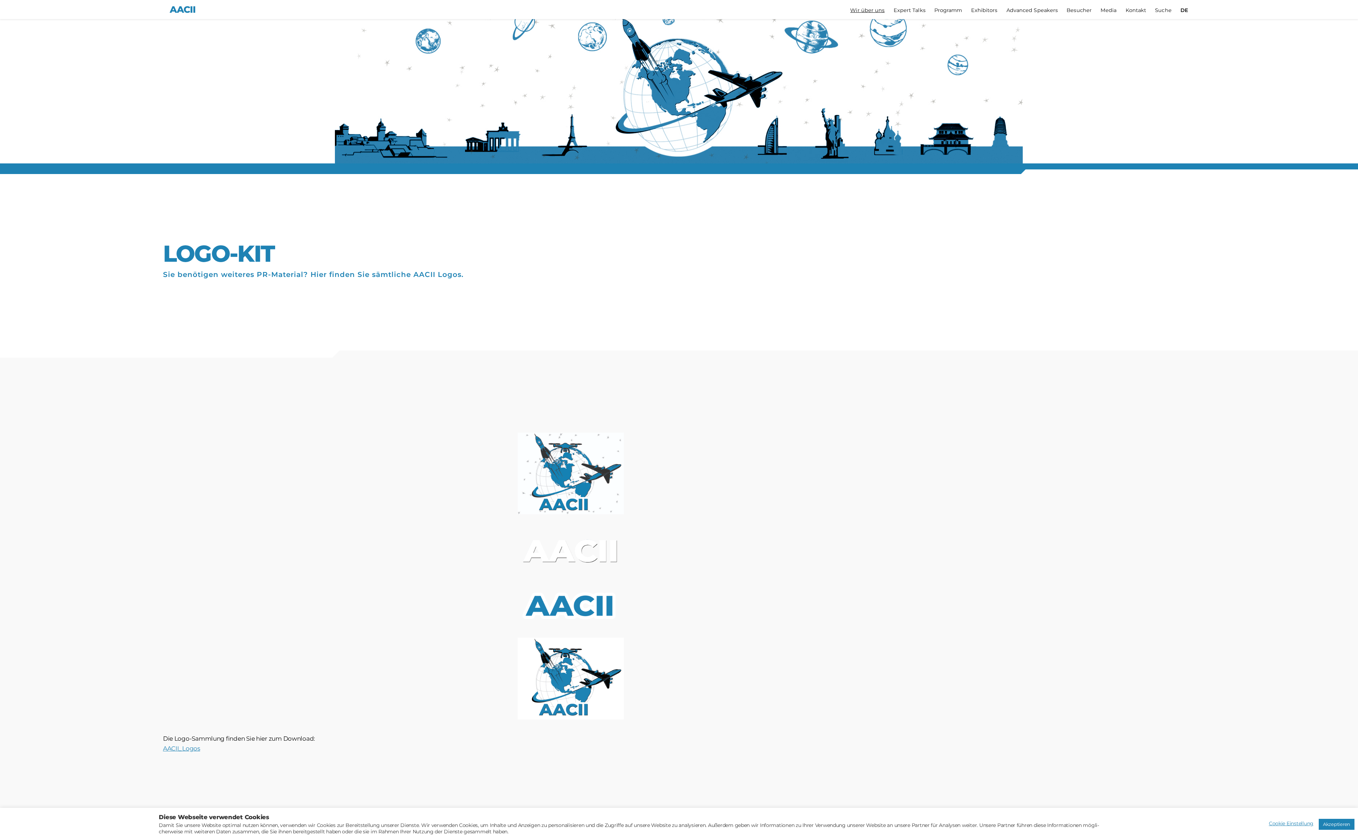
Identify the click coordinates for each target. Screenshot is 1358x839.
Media (1109, 10)
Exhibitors (984, 10)
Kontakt (1136, 10)
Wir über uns (867, 10)
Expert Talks (909, 10)
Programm (948, 10)
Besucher (1079, 10)
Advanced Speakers (1032, 10)
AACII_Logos (181, 748)
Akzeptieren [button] (1336, 824)
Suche (1163, 10)
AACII (183, 9)
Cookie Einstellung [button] (1291, 823)
